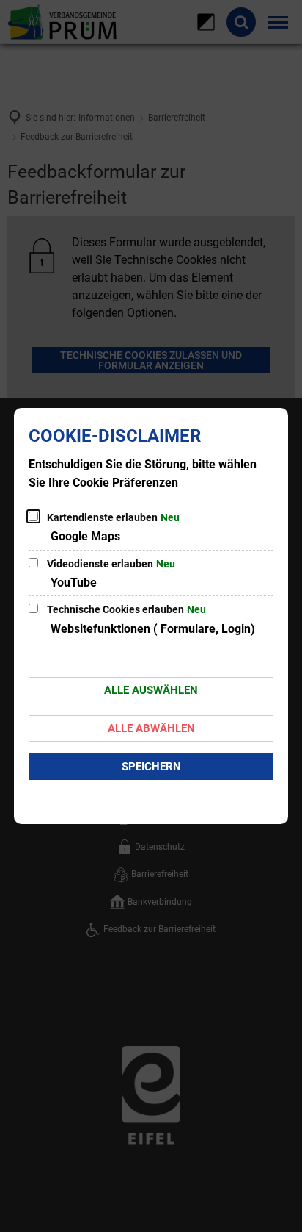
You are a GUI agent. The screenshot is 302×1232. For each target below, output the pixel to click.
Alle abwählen (151, 728)
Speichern (151, 766)
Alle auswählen (151, 690)
